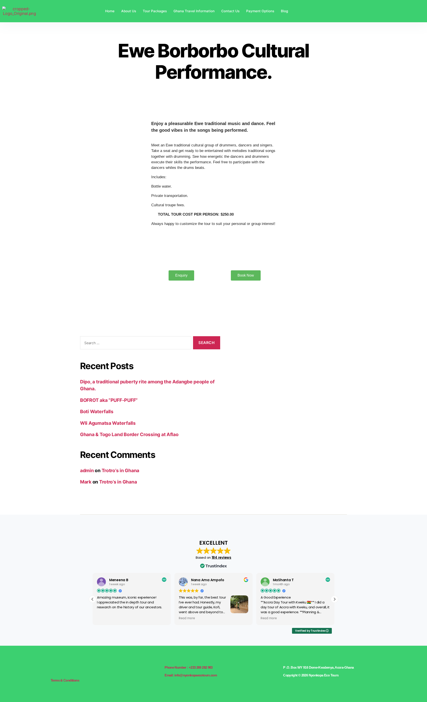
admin (87, 470)
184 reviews (221, 557)
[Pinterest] (72, 670)
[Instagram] (66, 670)
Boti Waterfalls (96, 411)
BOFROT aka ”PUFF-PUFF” (109, 400)
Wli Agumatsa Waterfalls (108, 423)
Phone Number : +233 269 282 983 (189, 667)
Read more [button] (187, 618)
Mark (85, 482)
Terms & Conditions (65, 680)
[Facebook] (53, 670)
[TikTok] (78, 670)
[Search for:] (134, 343)
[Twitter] (59, 670)
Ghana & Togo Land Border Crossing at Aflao (129, 434)
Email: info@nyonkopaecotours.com (191, 675)
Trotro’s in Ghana (120, 470)
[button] (334, 599)
